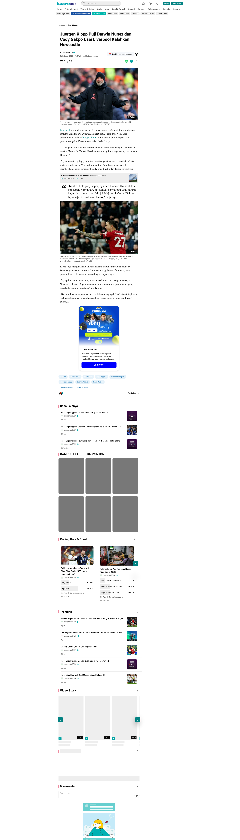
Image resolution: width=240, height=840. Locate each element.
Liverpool (65, 130)
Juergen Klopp (89, 137)
